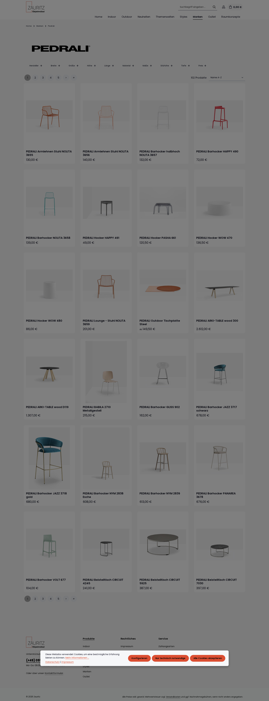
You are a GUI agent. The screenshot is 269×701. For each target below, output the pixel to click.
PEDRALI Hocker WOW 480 (44, 321)
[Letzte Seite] (74, 77)
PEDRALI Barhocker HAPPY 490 (217, 151)
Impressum (127, 646)
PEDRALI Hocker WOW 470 (214, 238)
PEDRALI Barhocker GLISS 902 (160, 407)
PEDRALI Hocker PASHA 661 (158, 238)
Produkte (89, 638)
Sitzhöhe (165, 65)
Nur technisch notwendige (170, 658)
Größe (72, 65)
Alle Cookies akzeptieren (207, 658)
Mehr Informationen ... (77, 657)
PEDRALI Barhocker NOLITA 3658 (48, 238)
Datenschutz (52, 662)
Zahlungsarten (166, 646)
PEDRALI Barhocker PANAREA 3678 (216, 495)
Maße (145, 65)
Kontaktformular (54, 673)
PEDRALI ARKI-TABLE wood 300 (217, 321)
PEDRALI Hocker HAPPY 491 (101, 238)
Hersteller (34, 65)
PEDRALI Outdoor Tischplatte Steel (160, 322)
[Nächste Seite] (66, 77)
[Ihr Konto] (223, 7)
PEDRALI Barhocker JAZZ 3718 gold (46, 495)
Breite (53, 65)
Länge (107, 65)
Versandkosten (173, 696)
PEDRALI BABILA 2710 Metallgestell (97, 408)
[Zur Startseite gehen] (35, 7)
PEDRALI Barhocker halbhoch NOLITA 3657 (160, 153)
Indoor (86, 646)
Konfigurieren (139, 658)
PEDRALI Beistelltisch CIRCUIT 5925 (160, 581)
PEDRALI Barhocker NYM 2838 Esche (103, 495)
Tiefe (183, 65)
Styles (86, 666)
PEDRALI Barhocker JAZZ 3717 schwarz (216, 408)
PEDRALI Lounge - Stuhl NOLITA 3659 (104, 322)
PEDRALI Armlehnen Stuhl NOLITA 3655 (49, 153)
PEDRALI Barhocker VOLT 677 (46, 580)
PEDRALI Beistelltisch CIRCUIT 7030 (216, 581)
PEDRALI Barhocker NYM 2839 (160, 493)
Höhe (89, 65)
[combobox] (194, 7)
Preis (201, 65)
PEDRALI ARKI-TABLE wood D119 (47, 407)
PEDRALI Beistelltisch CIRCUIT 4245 (103, 581)
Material (126, 65)
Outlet (86, 676)
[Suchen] (214, 7)
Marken (87, 671)
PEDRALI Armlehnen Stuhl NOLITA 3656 (105, 153)
